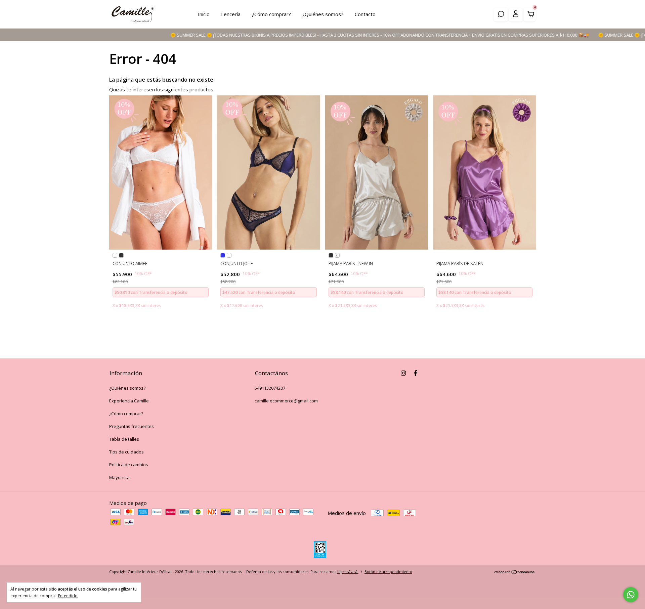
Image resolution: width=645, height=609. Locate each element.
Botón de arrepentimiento (388, 571)
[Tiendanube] (515, 572)
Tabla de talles (124, 439)
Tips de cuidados (126, 452)
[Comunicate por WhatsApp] (630, 594)
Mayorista (119, 477)
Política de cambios (128, 465)
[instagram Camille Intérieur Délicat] (403, 373)
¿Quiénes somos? (322, 14)
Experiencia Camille (129, 401)
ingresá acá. (347, 571)
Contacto (365, 14)
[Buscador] (500, 14)
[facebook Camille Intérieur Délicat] (415, 373)
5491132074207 (270, 388)
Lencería (231, 14)
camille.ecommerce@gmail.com (286, 401)
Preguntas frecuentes (131, 426)
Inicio (204, 14)
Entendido (68, 595)
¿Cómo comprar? (271, 14)
